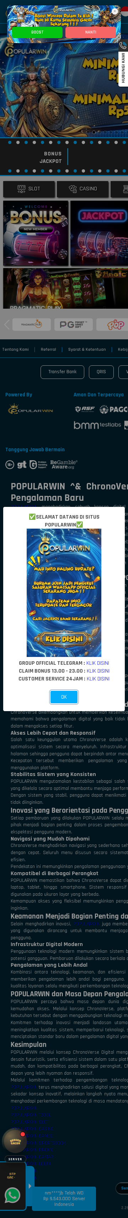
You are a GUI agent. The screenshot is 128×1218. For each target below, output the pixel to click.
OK (64, 697)
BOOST (37, 32)
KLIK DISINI (97, 663)
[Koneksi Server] (15, 1141)
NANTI (90, 32)
